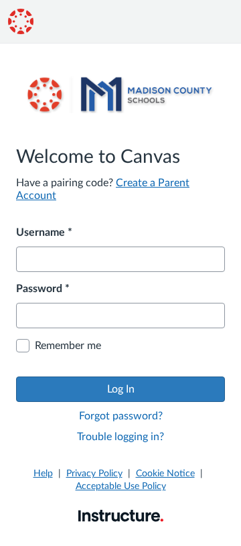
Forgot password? (121, 416)
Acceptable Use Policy (121, 486)
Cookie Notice (165, 473)
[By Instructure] (120, 515)
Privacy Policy (94, 473)
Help (43, 473)
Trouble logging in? (120, 436)
